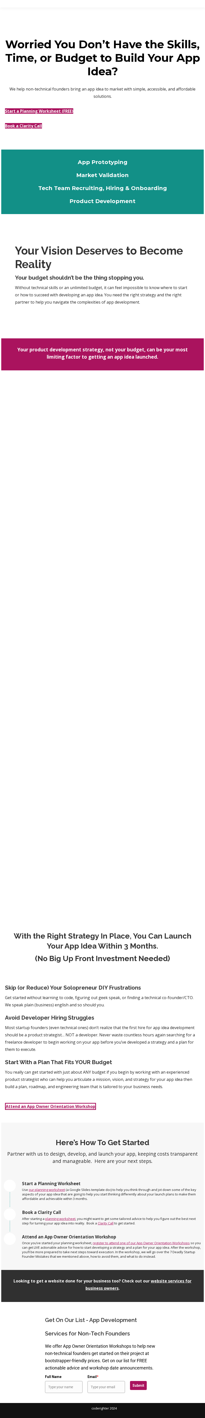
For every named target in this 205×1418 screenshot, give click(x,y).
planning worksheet (60, 1218)
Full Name (53, 1377)
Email (93, 1377)
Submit (138, 1385)
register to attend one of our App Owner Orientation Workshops (141, 1243)
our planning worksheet (47, 1189)
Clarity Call (106, 1223)
